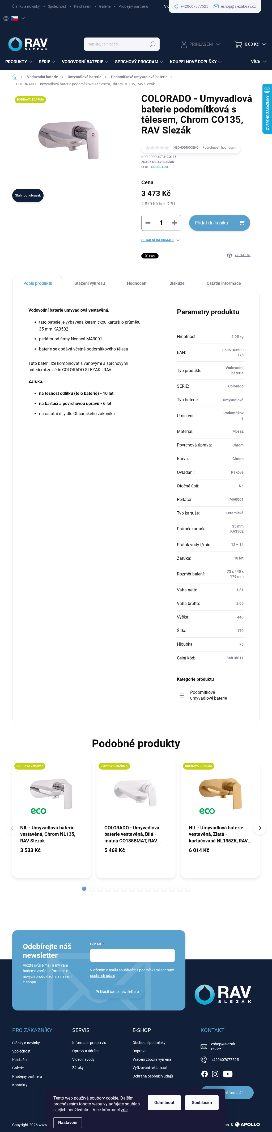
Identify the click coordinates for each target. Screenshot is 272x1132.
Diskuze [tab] (177, 283)
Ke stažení (82, 6)
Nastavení (67, 1122)
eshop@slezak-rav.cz (223, 1046)
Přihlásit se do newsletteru (117, 991)
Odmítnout (164, 1102)
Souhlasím (202, 1102)
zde (124, 1109)
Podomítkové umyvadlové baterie (208, 695)
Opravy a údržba (86, 1051)
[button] (84, 888)
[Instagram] (215, 1073)
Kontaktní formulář (227, 1093)
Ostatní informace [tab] (224, 283)
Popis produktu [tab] (37, 283)
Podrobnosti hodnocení (219, 147)
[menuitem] (19, 62)
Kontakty (19, 1085)
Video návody (83, 1059)
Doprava (140, 1051)
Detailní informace (157, 240)
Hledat (152, 44)
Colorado (159, 167)
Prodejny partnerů (133, 6)
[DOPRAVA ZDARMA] (51, 792)
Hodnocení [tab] (137, 283)
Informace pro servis (89, 1043)
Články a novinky (26, 6)
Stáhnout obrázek (28, 195)
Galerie (104, 6)
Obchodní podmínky (149, 1043)
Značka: (157, 162)
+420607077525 (225, 1060)
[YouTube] (228, 1073)
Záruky (78, 1068)
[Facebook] (205, 1073)
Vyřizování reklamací (150, 1068)
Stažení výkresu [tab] (89, 283)
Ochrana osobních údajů (153, 1076)
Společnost (57, 6)
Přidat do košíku (211, 222)
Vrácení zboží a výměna (152, 1059)
